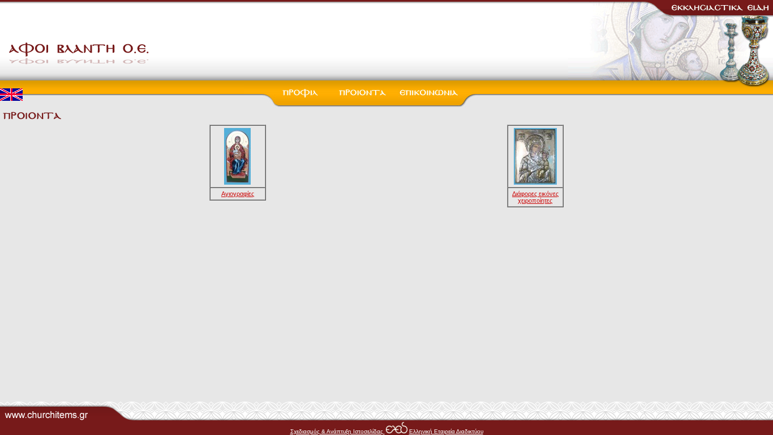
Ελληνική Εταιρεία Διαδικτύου (446, 431)
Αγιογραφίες (237, 193)
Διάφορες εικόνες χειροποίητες (535, 197)
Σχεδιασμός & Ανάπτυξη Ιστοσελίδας (337, 431)
